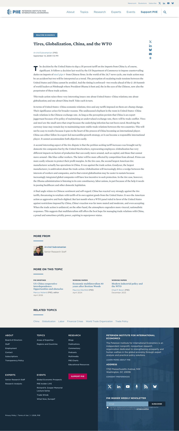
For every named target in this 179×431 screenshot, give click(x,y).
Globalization (49, 321)
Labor (61, 321)
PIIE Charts (73, 360)
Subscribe (152, 3)
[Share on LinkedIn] (150, 46)
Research (74, 335)
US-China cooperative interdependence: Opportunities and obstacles (48, 286)
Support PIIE (149, 12)
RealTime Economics (45, 35)
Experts (10, 375)
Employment (11, 348)
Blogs (71, 340)
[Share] (150, 58)
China (36, 321)
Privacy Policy (10, 415)
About (9, 335)
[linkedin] (118, 386)
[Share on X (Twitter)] (150, 42)
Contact (9, 352)
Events (131, 12)
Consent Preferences (118, 377)
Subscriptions (11, 356)
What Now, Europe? (46, 399)
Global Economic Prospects (49, 380)
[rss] (145, 386)
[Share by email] (150, 54)
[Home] (27, 12)
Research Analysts (13, 384)
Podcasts (72, 352)
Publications (74, 344)
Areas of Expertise (45, 340)
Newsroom (132, 3)
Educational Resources (78, 364)
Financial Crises (75, 321)
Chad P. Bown (118, 290)
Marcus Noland (40, 292)
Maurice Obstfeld (81, 290)
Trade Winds (42, 395)
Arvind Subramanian (43, 53)
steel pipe (59, 74)
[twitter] (109, 386)
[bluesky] (154, 386)
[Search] (164, 12)
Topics (41, 335)
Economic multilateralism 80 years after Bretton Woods (88, 285)
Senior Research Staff (15, 380)
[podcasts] (136, 386)
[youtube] (127, 386)
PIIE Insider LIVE (44, 384)
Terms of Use (23, 415)
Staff (7, 344)
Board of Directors (13, 340)
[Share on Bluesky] (150, 50)
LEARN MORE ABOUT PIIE (118, 360)
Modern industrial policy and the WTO (127, 285)
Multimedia (73, 356)
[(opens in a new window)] (160, 3)
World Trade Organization (99, 321)
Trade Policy (121, 321)
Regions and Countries (47, 344)
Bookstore (142, 3)
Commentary (74, 348)
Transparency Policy (14, 360)
